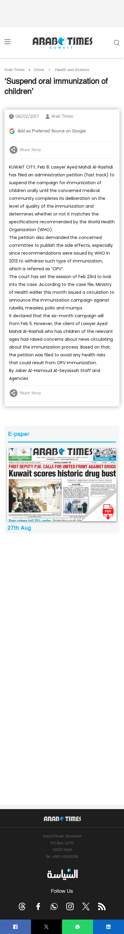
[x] (86, 906)
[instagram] (70, 906)
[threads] (22, 906)
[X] (46, 927)
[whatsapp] (77, 927)
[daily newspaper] (61, 484)
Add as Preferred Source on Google (51, 131)
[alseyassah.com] (62, 874)
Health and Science (72, 70)
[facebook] (15, 927)
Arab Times (15, 70)
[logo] (62, 42)
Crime (39, 70)
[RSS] (102, 906)
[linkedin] (108, 927)
